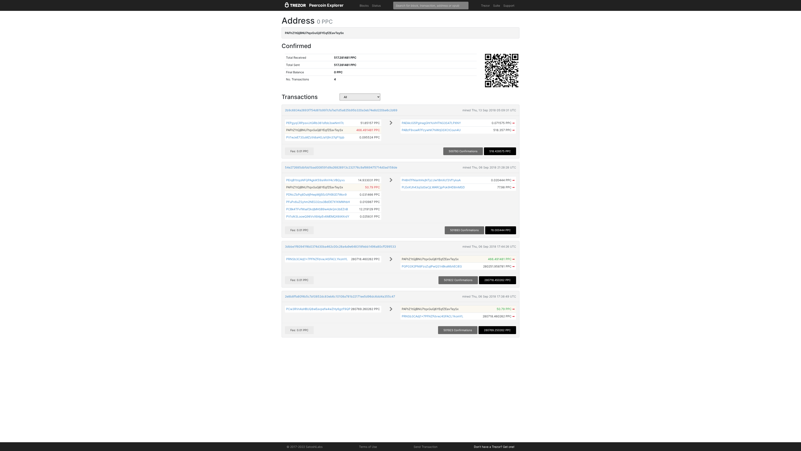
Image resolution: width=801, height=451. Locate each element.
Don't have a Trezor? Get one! (494, 446)
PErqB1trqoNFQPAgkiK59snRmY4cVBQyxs (315, 180)
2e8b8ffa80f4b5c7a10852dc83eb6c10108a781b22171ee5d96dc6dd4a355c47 (340, 296)
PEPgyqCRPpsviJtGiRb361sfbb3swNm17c (315, 123)
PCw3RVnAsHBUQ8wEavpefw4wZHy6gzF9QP (318, 309)
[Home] (295, 5)
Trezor (485, 5)
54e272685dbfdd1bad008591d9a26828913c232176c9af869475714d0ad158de (341, 167)
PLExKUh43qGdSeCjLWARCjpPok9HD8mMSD (433, 187)
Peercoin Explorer (326, 5)
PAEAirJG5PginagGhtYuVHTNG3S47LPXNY (431, 123)
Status (376, 5)
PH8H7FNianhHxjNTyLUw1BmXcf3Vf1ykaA (431, 180)
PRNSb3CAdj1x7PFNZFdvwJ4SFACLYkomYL (317, 259)
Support (508, 5)
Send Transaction (425, 446)
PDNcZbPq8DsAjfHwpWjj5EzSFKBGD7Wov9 (316, 194)
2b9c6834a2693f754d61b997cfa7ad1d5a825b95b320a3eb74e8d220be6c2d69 (341, 110)
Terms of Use (368, 446)
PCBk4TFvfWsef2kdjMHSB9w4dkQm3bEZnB (317, 209)
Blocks (364, 5)
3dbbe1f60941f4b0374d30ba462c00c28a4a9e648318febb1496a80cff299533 (340, 246)
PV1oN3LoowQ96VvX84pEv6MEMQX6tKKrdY (317, 216)
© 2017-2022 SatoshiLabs (304, 446)
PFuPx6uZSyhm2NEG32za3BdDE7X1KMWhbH (318, 202)
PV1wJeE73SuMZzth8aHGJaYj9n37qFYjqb (315, 137)
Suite (496, 5)
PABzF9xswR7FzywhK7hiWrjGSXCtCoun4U (431, 130)
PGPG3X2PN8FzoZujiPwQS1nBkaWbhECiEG (432, 266)
